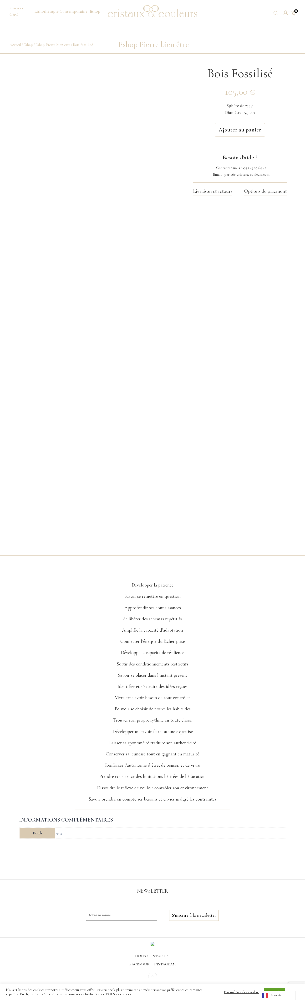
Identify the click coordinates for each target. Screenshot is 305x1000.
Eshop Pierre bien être (53, 44)
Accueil (15, 44)
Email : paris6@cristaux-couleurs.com (241, 174)
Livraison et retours (212, 191)
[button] (152, 573)
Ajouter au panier (240, 130)
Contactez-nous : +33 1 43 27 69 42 (241, 167)
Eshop (28, 44)
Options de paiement (265, 191)
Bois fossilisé (83, 44)
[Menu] (21, 11)
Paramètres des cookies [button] (242, 992)
